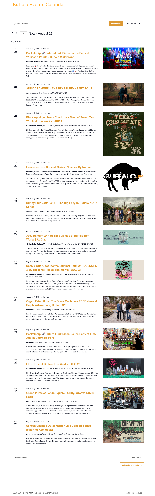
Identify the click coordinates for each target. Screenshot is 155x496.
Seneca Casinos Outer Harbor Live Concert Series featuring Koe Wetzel (58, 427)
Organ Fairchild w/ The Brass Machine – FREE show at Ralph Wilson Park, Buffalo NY (61, 303)
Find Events (116, 24)
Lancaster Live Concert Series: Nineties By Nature (58, 167)
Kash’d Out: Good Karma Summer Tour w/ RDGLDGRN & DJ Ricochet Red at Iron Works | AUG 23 (61, 268)
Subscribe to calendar (130, 465)
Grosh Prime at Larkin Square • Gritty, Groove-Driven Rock (60, 395)
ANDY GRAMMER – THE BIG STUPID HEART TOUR (59, 88)
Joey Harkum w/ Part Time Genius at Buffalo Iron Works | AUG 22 (57, 237)
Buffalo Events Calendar (39, 4)
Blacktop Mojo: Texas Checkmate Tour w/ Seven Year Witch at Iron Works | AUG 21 (60, 119)
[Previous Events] (12, 33)
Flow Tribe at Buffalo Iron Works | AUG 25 (53, 364)
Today (23, 33)
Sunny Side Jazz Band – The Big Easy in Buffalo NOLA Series (61, 205)
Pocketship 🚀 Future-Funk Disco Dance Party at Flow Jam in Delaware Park (61, 336)
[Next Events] (16, 33)
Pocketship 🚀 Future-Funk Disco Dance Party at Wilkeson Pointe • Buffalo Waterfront (57, 55)
